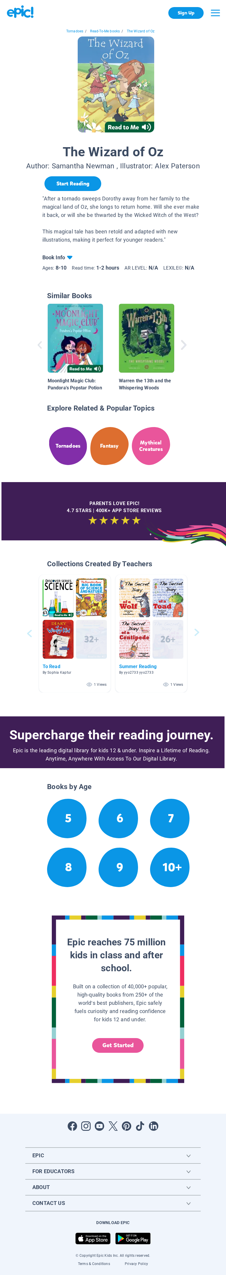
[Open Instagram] (86, 1126)
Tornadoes (75, 31)
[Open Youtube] (99, 1126)
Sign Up (186, 13)
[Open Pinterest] (126, 1126)
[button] (75, 634)
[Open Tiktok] (140, 1126)
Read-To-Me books (105, 31)
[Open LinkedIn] (153, 1126)
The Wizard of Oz (141, 31)
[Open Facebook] (72, 1126)
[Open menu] (215, 13)
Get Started (118, 1045)
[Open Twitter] (113, 1126)
